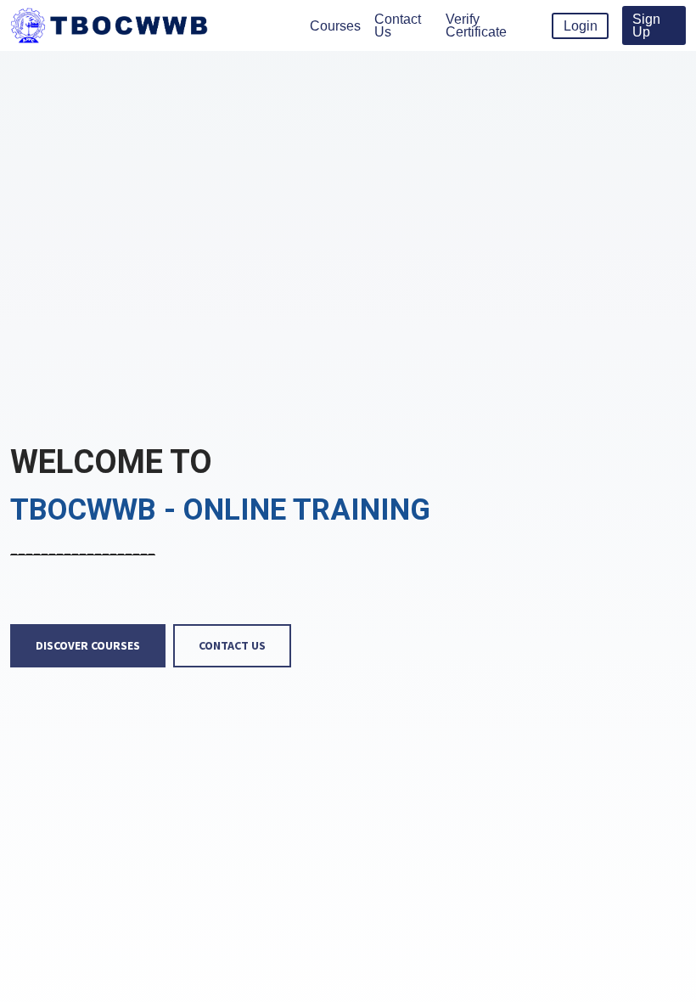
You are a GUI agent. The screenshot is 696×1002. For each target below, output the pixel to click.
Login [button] (581, 26)
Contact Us (397, 25)
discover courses (88, 645)
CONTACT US (232, 645)
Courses (335, 26)
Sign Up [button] (646, 25)
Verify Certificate (476, 25)
